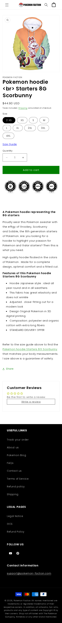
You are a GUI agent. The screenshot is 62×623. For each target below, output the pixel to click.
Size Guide (10, 144)
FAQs (10, 463)
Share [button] (10, 368)
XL (17, 128)
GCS (10, 524)
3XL (43, 128)
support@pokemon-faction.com (29, 573)
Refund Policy (15, 531)
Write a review (31, 402)
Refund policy (16, 486)
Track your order (18, 439)
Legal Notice (15, 516)
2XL (30, 128)
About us (13, 447)
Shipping (22, 108)
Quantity (7, 150)
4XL (8, 136)
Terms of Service (18, 478)
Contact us (14, 471)
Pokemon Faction (22, 600)
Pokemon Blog (16, 455)
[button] (7, 5)
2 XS (9, 120)
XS (22, 120)
